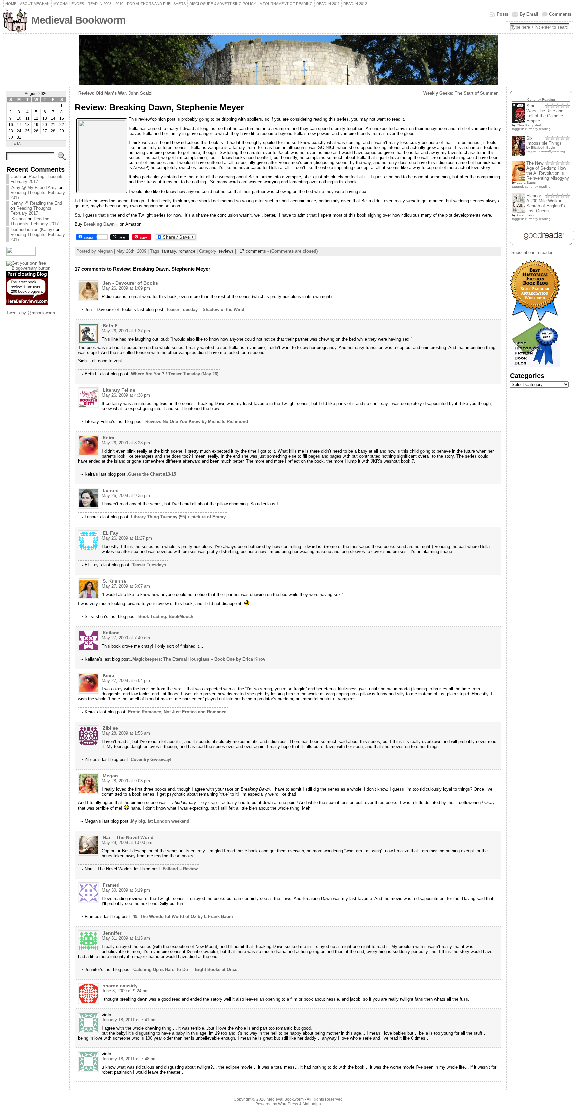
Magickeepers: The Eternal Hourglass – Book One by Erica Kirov (198, 659)
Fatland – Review (180, 868)
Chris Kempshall (529, 125)
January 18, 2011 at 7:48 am (129, 1058)
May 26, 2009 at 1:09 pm (126, 288)
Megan (110, 775)
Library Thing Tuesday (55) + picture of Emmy (178, 516)
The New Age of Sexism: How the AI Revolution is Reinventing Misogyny (547, 171)
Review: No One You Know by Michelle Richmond (196, 421)
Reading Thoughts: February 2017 (37, 179)
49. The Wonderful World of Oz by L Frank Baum (183, 916)
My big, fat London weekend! (161, 821)
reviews (226, 251)
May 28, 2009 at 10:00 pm (127, 842)
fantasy (169, 251)
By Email (529, 14)
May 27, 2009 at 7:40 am (126, 637)
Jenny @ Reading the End (36, 203)
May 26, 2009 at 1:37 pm (126, 330)
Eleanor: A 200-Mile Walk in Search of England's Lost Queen (545, 203)
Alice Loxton (525, 215)
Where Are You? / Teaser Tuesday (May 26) (174, 373)
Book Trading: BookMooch (165, 616)
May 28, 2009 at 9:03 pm (126, 780)
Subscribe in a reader (531, 252)
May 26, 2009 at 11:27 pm (127, 538)
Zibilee (110, 728)
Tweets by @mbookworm (30, 312)
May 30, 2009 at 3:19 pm (126, 890)
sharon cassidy (120, 985)
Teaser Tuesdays (149, 564)
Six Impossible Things (544, 141)
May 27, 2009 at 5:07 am (126, 586)
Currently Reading (541, 99)
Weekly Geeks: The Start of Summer (460, 93)
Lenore (111, 490)
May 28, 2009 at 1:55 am (126, 733)
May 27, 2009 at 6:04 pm (126, 680)
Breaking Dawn (99, 224)
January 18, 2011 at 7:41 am (129, 1019)
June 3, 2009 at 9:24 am (125, 990)
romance (187, 251)
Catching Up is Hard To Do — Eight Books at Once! (186, 969)
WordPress (288, 1104)
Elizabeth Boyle (543, 147)
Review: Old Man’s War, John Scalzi (115, 93)
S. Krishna (114, 581)
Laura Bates (526, 182)
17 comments (253, 251)
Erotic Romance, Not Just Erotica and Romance (177, 711)
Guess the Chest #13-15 (152, 474)
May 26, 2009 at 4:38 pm (126, 395)
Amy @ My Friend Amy (34, 187)
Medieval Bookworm (78, 20)
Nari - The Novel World (128, 837)
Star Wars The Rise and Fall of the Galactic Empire (544, 113)
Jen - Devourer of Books (130, 283)
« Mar (19, 144)
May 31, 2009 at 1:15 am (126, 938)
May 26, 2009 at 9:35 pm (126, 495)
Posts (502, 14)
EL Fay (110, 533)
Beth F (110, 325)
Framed (111, 885)
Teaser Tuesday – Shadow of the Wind (205, 309)
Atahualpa (311, 1104)
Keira (108, 437)
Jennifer (112, 933)
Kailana (18, 218)
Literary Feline (119, 390)
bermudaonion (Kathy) (32, 229)
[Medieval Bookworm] (288, 60)
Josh (16, 176)
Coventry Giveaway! (151, 759)
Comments (560, 14)
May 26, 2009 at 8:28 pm (126, 442)
